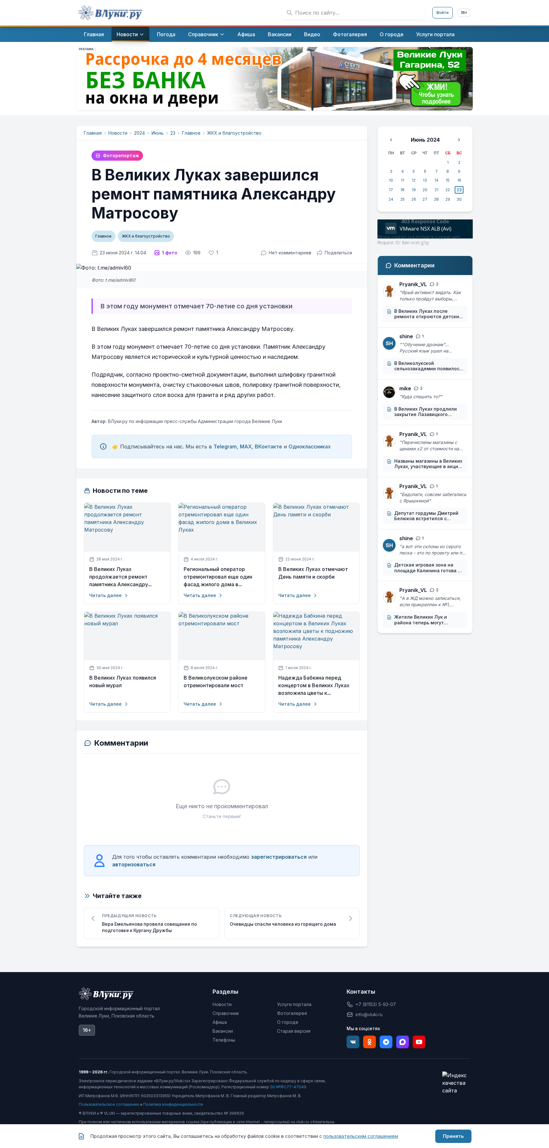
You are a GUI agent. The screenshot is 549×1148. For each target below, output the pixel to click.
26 (413, 199)
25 (402, 199)
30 (459, 199)
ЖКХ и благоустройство (234, 133)
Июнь (158, 133)
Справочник (226, 1013)
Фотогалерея (292, 1013)
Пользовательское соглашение (109, 1104)
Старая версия (293, 1031)
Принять (453, 1136)
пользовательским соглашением (360, 1136)
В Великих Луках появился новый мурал (122, 681)
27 (425, 199)
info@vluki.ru (369, 1014)
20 (425, 189)
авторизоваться (133, 864)
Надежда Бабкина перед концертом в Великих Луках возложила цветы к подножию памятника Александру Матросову (313, 685)
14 (436, 180)
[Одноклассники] (369, 1042)
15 (448, 180)
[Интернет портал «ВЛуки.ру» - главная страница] (110, 12)
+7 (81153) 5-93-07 (376, 1004)
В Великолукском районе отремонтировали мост (215, 681)
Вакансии (223, 1031)
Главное (191, 133)
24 (391, 199)
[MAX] (402, 1042)
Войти (443, 12)
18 (402, 189)
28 (436, 199)
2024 (139, 133)
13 (425, 180)
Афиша (220, 1022)
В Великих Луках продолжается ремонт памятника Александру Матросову (118, 577)
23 (172, 133)
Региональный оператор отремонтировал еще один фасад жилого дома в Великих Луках (218, 577)
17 (391, 189)
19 (414, 189)
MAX (246, 446)
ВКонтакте (268, 446)
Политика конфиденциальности (173, 1104)
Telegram (225, 446)
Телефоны (224, 1040)
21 (436, 189)
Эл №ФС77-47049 (288, 1086)
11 (402, 180)
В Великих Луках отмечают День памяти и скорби (313, 573)
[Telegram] (386, 1042)
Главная (93, 133)
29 (447, 199)
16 (459, 180)
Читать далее (105, 595)
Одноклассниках (309, 446)
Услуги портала (294, 1004)
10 (391, 180)
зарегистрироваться (279, 857)
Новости (117, 133)
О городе (287, 1022)
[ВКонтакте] (353, 1042)
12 (414, 180)
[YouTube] (419, 1042)
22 (447, 189)
